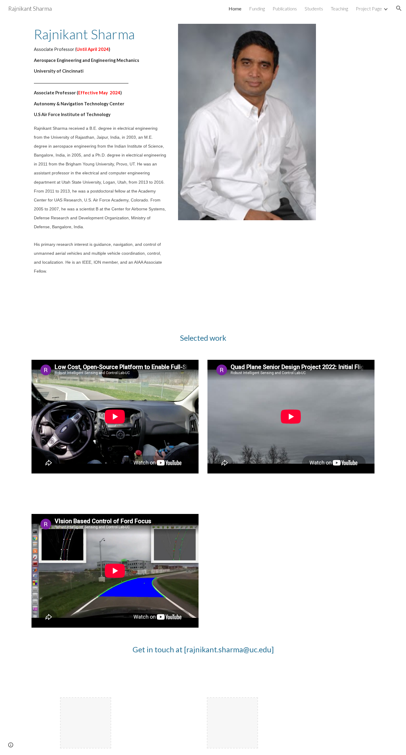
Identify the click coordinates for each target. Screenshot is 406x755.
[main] (100, 155)
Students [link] (314, 8)
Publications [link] (285, 8)
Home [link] (235, 8)
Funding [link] (257, 8)
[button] (399, 8)
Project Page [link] (369, 8)
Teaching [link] (339, 8)
